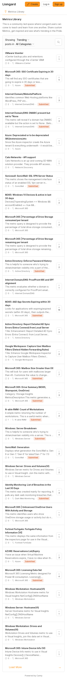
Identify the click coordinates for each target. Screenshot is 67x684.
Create (34, 4)
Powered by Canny (33, 675)
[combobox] (23, 40)
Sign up (58, 4)
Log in (46, 4)
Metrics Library (16, 11)
